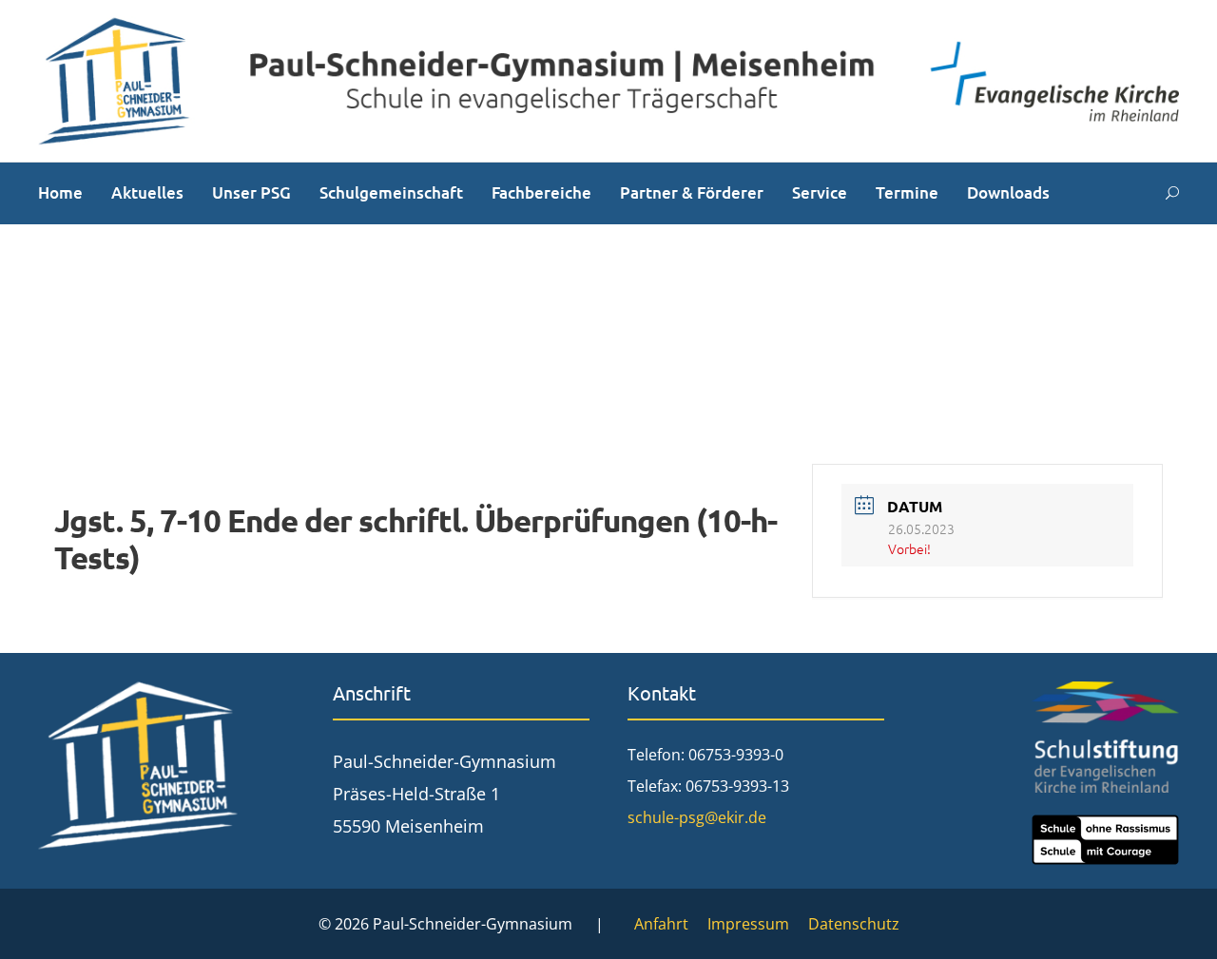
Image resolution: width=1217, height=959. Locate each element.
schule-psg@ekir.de (697, 817)
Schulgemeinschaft (391, 192)
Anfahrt (661, 923)
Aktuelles (147, 192)
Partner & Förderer (691, 192)
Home (60, 192)
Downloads (1008, 192)
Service (819, 192)
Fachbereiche (541, 192)
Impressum (748, 923)
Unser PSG (251, 192)
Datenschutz (853, 923)
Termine (907, 192)
